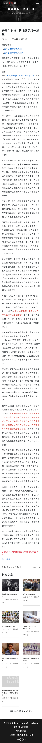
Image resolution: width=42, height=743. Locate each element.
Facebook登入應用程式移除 (21, 734)
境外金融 (5, 567)
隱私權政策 (21, 730)
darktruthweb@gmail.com (26, 723)
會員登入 (28, 711)
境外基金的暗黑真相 (13, 48)
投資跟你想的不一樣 (19, 39)
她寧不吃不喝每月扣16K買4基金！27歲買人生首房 (10, 692)
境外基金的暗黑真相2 (30, 594)
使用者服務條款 (21, 727)
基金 (12, 567)
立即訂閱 (6, 558)
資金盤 (18, 567)
